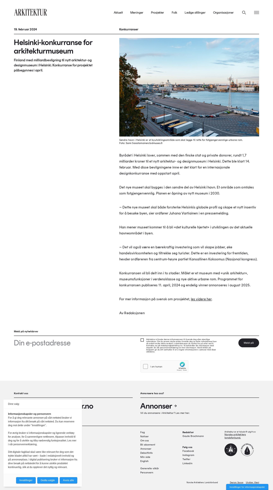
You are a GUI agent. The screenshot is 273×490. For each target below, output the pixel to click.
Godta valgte (48, 480)
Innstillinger (25, 480)
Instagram (188, 455)
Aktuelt (118, 12)
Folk (174, 12)
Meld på (249, 342)
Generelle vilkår (149, 468)
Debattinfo (146, 452)
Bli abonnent (147, 444)
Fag (142, 432)
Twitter (186, 459)
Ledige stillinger (195, 12)
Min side (145, 456)
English (144, 461)
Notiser (144, 436)
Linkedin (187, 463)
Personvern (146, 472)
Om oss (144, 440)
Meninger (136, 12)
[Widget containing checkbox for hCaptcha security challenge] (164, 366)
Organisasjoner (223, 12)
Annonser (156, 406)
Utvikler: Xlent (252, 482)
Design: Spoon (236, 482)
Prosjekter (157, 12)
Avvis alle (68, 480)
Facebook (188, 450)
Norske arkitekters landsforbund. (235, 436)
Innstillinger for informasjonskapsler (247, 487)
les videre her (201, 299)
